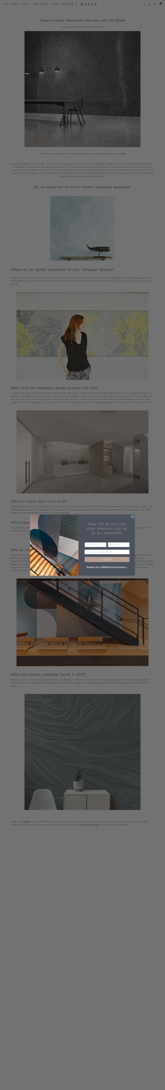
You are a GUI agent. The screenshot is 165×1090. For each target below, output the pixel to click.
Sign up (107, 559)
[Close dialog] (132, 516)
